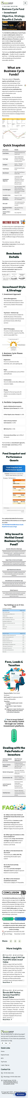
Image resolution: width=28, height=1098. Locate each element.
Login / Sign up (5, 1065)
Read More (6, 982)
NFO (2, 1058)
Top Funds (4, 1061)
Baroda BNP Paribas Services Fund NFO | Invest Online (11, 994)
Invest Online (14, 735)
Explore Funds (20, 919)
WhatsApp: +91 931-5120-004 (11, 1076)
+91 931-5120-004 (8, 1073)
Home (2, 1051)
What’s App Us (8, 919)
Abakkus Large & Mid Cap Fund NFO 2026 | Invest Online (14, 959)
